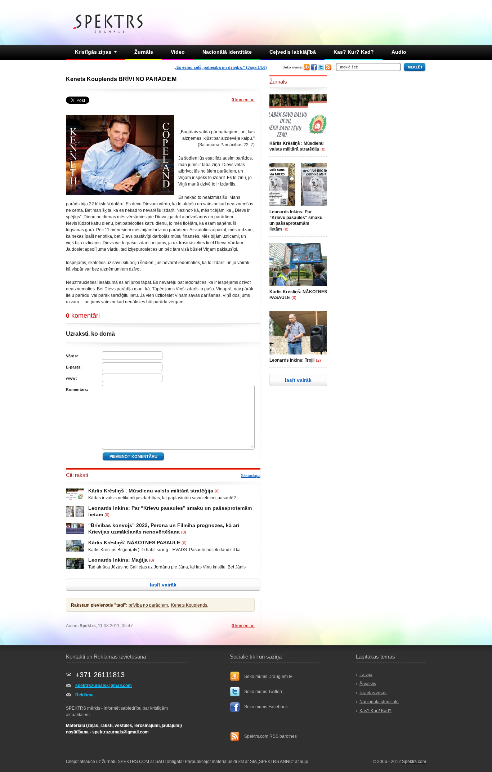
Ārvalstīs (367, 683)
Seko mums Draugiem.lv (268, 676)
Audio (399, 52)
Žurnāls (143, 52)
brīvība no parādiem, (149, 605)
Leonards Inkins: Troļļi (291, 360)
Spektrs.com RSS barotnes (270, 736)
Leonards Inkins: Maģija (118, 560)
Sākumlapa (250, 475)
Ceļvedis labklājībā (292, 52)
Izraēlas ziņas (372, 692)
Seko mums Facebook (266, 706)
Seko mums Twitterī (263, 691)
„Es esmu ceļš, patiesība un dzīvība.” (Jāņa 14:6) (220, 67)
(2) (318, 360)
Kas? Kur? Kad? (354, 52)
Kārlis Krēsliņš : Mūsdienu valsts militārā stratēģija (150, 491)
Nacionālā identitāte (227, 52)
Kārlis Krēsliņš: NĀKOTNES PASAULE (134, 542)
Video (178, 52)
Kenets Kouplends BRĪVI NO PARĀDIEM (121, 79)
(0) (217, 491)
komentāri (243, 99)
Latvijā (365, 674)
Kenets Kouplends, (189, 605)
